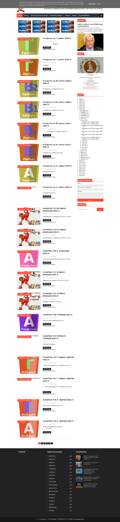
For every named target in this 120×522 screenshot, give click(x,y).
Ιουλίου (82, 118)
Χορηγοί (67, 15)
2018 (80, 162)
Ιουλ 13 (84, 147)
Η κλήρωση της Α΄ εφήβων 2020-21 (57, 166)
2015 (80, 167)
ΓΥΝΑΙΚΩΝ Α (52, 469)
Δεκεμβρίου (83, 110)
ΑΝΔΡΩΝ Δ (52, 465)
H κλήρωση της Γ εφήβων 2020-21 (57, 38)
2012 (80, 172)
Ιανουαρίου (83, 159)
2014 (80, 169)
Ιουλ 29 (84, 120)
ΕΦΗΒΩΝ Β (52, 475)
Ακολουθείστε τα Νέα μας (90, 87)
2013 (80, 170)
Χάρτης (74, 15)
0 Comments (53, 41)
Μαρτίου (82, 155)
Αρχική (20, 15)
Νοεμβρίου (83, 112)
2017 (80, 164)
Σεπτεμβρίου (84, 115)
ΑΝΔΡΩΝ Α (52, 456)
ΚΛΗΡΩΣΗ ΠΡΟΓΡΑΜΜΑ (25, 39)
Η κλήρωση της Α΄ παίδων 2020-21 (57, 187)
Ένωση (26, 15)
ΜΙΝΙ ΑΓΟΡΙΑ (53, 488)
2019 (80, 160)
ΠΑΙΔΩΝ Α (52, 497)
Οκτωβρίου (83, 113)
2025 (80, 100)
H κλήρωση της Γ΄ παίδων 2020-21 (57, 60)
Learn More (91, 4)
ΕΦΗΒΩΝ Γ (52, 478)
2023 (80, 104)
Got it (99, 4)
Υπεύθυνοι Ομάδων (56, 15)
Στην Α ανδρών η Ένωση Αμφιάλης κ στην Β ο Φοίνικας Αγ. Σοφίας (91, 485)
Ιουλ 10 (84, 149)
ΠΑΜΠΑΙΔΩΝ (53, 507)
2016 (80, 165)
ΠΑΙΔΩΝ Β (52, 501)
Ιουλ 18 (84, 145)
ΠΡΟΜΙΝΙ (51, 510)
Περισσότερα (47, 47)
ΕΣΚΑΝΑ (38, 519)
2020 (80, 109)
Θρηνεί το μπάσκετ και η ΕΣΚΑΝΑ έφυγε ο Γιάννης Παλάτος (91, 457)
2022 (80, 105)
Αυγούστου (83, 117)
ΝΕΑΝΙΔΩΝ (52, 494)
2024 (80, 102)
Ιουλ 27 (84, 142)
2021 (80, 107)
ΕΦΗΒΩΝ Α (52, 472)
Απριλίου (83, 154)
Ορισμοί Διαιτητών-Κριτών (39, 15)
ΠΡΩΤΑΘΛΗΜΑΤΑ (84, 15)
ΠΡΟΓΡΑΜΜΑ (23, 422)
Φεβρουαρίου (84, 157)
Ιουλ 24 (84, 144)
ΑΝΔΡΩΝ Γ (52, 462)
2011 (80, 174)
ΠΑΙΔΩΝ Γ (52, 504)
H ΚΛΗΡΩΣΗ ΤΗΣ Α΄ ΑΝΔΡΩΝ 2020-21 (58, 421)
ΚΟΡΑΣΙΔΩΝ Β (53, 485)
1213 (48, 443)
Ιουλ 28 (84, 140)
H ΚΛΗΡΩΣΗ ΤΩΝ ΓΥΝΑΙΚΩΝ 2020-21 (58, 315)
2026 (80, 99)
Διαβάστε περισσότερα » (49, 49)
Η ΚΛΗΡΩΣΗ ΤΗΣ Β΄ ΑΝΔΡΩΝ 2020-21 (58, 400)
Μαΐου (82, 152)
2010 (80, 175)
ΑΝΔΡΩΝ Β (52, 459)
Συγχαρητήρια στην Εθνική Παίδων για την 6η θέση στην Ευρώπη (92, 479)
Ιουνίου (82, 150)
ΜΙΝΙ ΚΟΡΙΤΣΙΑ (53, 491)
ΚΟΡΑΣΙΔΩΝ (52, 481)
